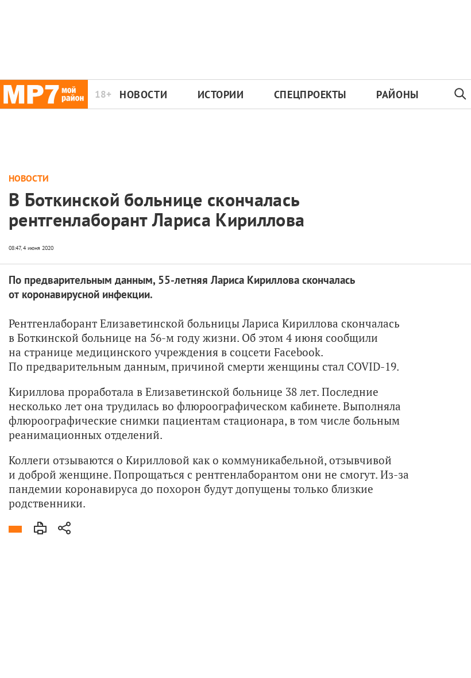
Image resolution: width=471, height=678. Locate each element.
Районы (397, 94)
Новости (143, 94)
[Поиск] (460, 94)
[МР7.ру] (44, 94)
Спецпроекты (310, 94)
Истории (221, 94)
